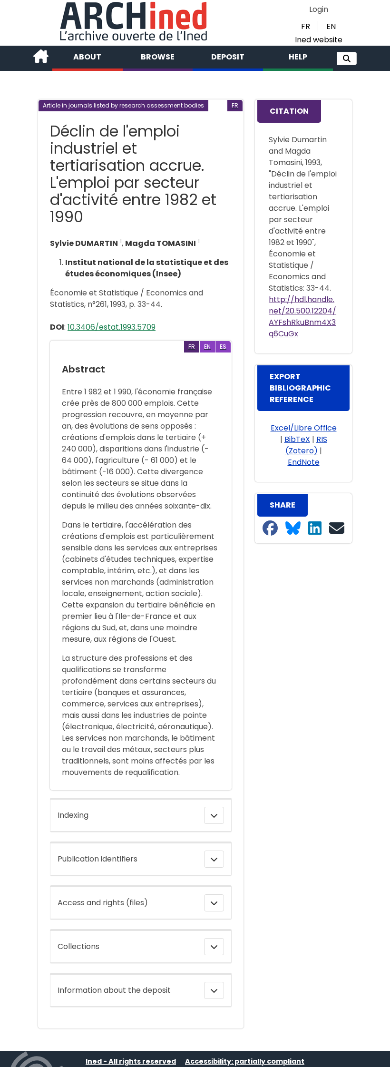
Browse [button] (158, 56)
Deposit (227, 56)
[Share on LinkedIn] (315, 528)
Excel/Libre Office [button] (304, 427)
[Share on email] (336, 528)
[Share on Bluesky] (293, 528)
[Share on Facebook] (270, 528)
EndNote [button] (304, 462)
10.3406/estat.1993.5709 (112, 327)
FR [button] (305, 26)
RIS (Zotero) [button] (306, 445)
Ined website (318, 39)
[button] (347, 58)
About (87, 56)
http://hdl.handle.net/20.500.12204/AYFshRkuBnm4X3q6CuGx (302, 316)
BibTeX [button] (297, 439)
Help (298, 56)
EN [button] (331, 26)
